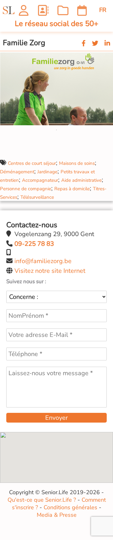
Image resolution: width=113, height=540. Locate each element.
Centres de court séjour (32, 163)
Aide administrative (81, 180)
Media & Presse (57, 515)
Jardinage (47, 172)
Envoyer (56, 417)
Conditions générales (70, 507)
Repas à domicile (72, 189)
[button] (107, 57)
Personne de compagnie (25, 189)
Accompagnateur (40, 180)
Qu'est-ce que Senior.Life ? (42, 500)
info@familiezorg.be (43, 261)
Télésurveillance (37, 197)
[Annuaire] (42, 10)
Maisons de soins (77, 163)
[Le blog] (62, 10)
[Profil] (24, 10)
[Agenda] (82, 10)
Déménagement (17, 172)
